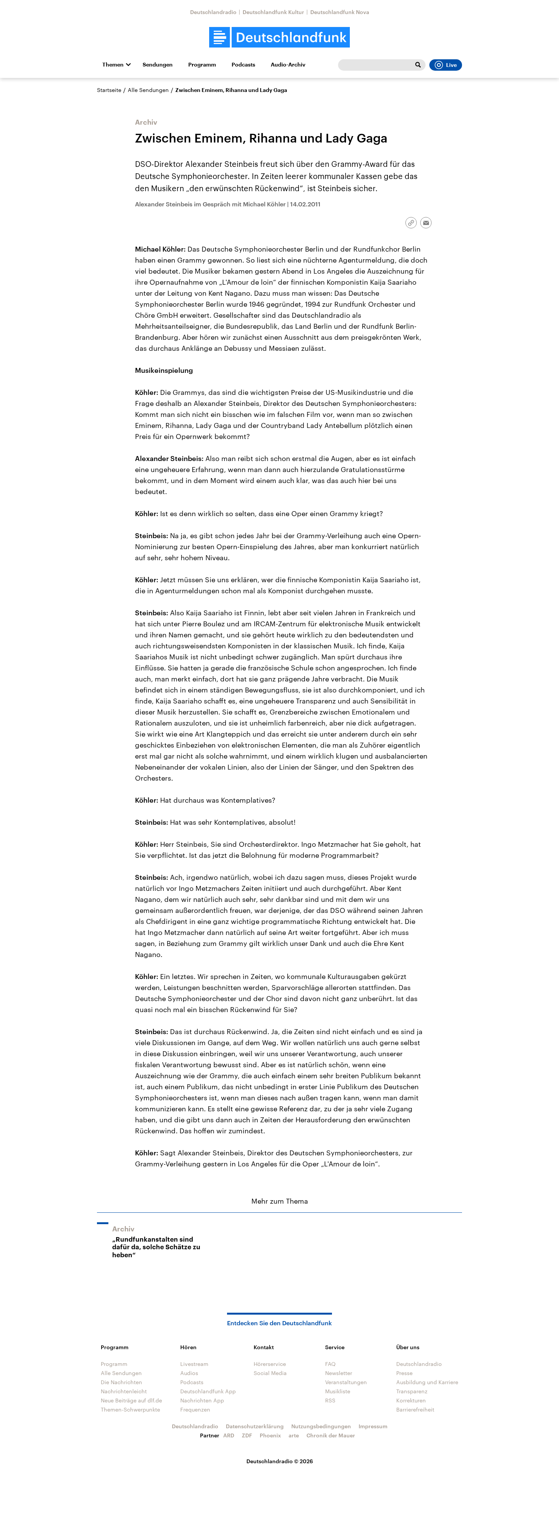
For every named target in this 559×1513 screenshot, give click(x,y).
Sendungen (158, 64)
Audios (189, 1373)
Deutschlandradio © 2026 (279, 1461)
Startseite (109, 90)
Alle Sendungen (148, 90)
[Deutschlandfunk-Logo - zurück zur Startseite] (279, 37)
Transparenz (411, 1391)
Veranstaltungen (346, 1382)
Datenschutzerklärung (255, 1426)
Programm (202, 64)
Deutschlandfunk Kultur (273, 12)
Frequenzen (195, 1409)
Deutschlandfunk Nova (339, 12)
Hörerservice (270, 1364)
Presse (404, 1373)
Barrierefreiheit (415, 1409)
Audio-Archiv (288, 64)
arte (294, 1435)
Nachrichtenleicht (124, 1391)
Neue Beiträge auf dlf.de (131, 1400)
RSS (330, 1400)
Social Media (270, 1373)
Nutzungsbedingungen (321, 1426)
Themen (113, 64)
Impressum (373, 1426)
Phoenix (270, 1435)
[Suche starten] (418, 65)
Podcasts (243, 64)
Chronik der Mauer (330, 1435)
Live (451, 65)
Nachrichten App (202, 1400)
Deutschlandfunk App (208, 1391)
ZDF (247, 1435)
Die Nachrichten (121, 1382)
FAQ (330, 1364)
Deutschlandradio (213, 12)
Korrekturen (411, 1400)
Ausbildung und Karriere (427, 1382)
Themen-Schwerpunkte (130, 1409)
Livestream (194, 1364)
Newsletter (338, 1373)
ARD (228, 1435)
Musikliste (337, 1391)
